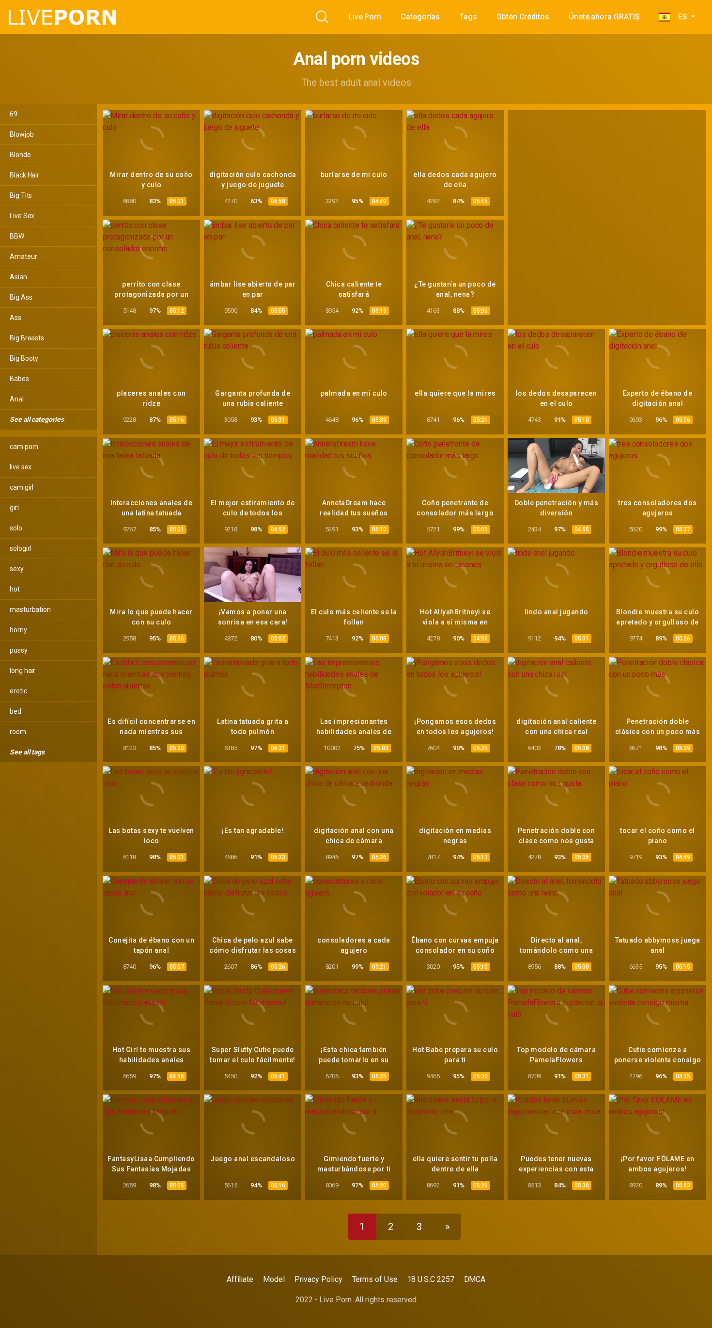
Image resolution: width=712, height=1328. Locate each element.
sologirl (20, 548)
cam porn (24, 446)
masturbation (30, 609)
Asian (18, 277)
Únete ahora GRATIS (604, 16)
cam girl (21, 487)
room (18, 732)
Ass (15, 317)
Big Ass (21, 297)
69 (13, 114)
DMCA (475, 1279)
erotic (18, 691)
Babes (19, 379)
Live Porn (364, 16)
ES (679, 16)
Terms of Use (375, 1279)
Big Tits (21, 195)
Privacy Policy (318, 1279)
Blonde (20, 155)
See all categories (37, 419)
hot (15, 589)
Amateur (23, 256)
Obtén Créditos (522, 16)
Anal (17, 399)
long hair (22, 670)
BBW (17, 236)
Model (274, 1279)
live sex (20, 467)
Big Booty (24, 358)
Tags (468, 16)
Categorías (420, 16)
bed (15, 711)
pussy (19, 650)
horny (18, 630)
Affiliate (240, 1279)
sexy (17, 569)
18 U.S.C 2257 (430, 1279)
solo (16, 528)
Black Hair (24, 175)
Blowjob (21, 134)
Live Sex (22, 216)
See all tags (28, 752)
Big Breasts (27, 338)
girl (14, 508)
